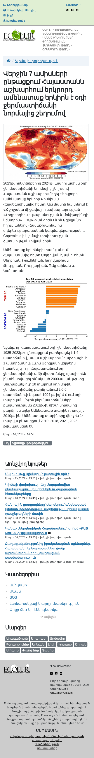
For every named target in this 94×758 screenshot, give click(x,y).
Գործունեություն (47, 744)
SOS (13, 597)
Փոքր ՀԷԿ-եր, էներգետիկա (34, 610)
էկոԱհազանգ (15, 20)
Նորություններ (17, 5)
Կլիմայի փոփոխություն (36, 61)
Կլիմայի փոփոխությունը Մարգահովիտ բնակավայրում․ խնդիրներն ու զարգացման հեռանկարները (41, 489)
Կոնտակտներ (47, 748)
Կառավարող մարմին (47, 740)
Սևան (15, 591)
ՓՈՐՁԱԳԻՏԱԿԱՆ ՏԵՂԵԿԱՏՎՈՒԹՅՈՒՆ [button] (56, 43)
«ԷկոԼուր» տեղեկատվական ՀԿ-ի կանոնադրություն (47, 736)
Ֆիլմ (9, 15)
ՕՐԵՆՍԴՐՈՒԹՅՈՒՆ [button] (55, 49)
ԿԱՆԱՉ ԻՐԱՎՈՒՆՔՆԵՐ (57, 37)
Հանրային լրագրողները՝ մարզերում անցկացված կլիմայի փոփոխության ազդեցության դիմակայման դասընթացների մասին (47, 509)
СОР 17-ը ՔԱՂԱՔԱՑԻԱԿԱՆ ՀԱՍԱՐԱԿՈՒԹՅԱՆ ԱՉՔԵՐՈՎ (62, 31)
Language (72, 5)
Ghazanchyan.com (61, 692)
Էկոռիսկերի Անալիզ (20, 10)
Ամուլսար (18, 585)
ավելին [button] (49, 617)
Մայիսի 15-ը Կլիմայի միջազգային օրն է (37, 474)
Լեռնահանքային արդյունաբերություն (44, 603)
